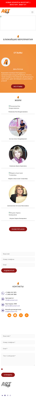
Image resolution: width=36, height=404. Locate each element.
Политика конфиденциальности (10, 391)
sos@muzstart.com (11, 311)
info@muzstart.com (11, 300)
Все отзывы (18, 86)
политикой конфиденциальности (23, 369)
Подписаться (9, 270)
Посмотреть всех (18, 229)
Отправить (8, 375)
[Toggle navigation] (32, 12)
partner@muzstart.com (12, 306)
